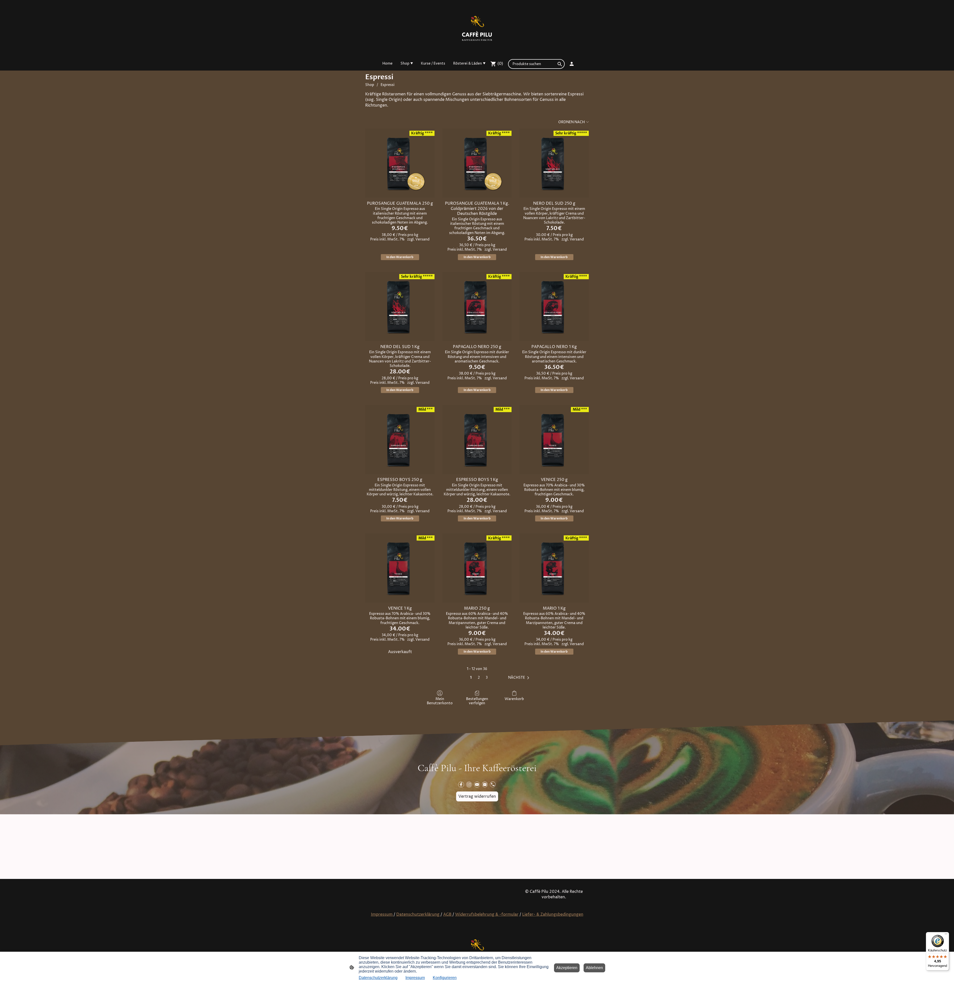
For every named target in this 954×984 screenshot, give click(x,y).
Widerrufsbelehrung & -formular (486, 914)
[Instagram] (469, 784)
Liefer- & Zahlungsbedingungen (552, 914)
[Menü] (946, 935)
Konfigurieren (445, 978)
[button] (519, 677)
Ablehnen (594, 968)
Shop (369, 84)
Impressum (382, 914)
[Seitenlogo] (476, 28)
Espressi (388, 84)
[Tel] (493, 784)
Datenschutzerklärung (418, 914)
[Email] (485, 784)
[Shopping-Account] (572, 64)
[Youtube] (477, 784)
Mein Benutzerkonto (440, 701)
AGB (447, 914)
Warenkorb (514, 699)
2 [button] (479, 677)
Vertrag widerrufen (477, 796)
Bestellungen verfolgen (477, 701)
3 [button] (487, 677)
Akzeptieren (566, 968)
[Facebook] (461, 784)
